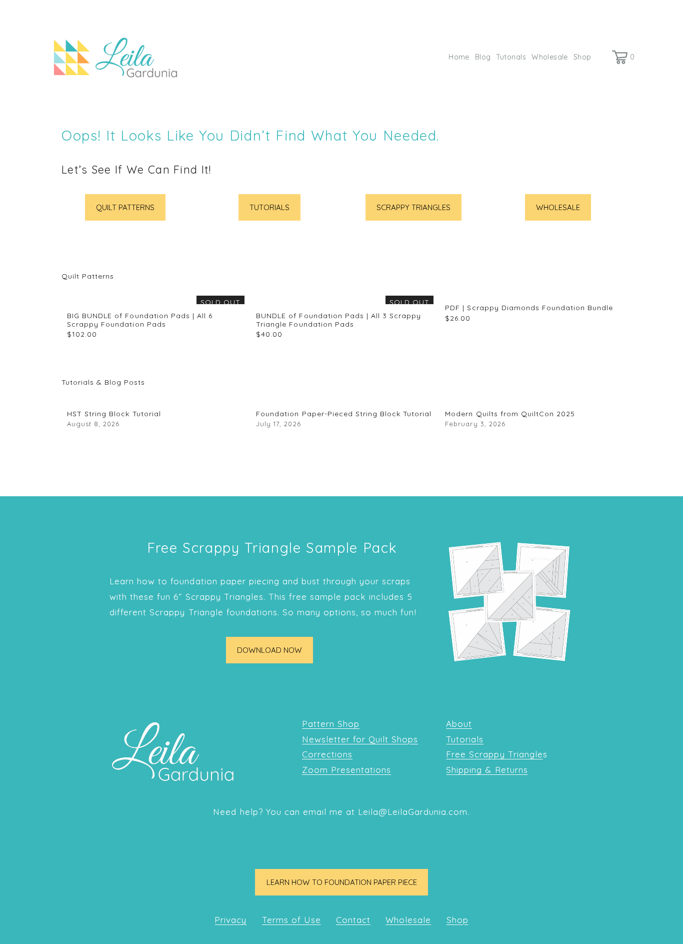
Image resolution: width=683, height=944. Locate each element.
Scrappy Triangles (413, 207)
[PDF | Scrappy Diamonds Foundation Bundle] (533, 292)
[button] (604, 276)
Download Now (269, 650)
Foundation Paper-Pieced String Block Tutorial (344, 413)
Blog (483, 57)
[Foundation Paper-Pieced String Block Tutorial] (345, 398)
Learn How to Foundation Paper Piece (341, 882)
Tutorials (511, 57)
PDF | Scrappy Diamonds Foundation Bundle (529, 307)
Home (459, 57)
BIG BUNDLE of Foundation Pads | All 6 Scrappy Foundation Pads (139, 320)
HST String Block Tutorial (114, 413)
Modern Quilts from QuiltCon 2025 (510, 413)
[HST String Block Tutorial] (155, 398)
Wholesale (550, 57)
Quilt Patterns (125, 207)
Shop (583, 57)
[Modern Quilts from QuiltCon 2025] (533, 398)
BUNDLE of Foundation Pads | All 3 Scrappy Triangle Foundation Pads (338, 320)
